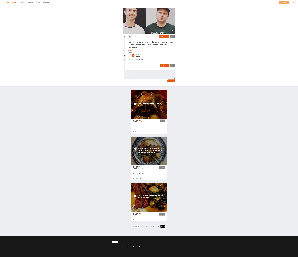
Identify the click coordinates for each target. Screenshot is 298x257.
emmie (134, 173)
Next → (163, 226)
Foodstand (9, 2)
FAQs (113, 246)
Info (130, 36)
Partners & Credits (136, 246)
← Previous (136, 226)
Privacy (129, 246)
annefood (135, 127)
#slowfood (140, 127)
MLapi (130, 50)
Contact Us (123, 246)
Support (117, 246)
